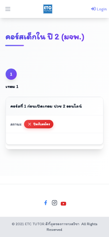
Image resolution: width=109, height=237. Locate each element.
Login (101, 9)
